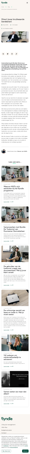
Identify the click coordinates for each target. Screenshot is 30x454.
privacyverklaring (14, 447)
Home (2, 6)
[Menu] (27, 2)
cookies (26, 445)
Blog (9, 6)
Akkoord (25, 451)
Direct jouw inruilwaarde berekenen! (9, 9)
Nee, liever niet (6, 451)
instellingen (6, 445)
